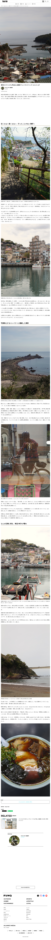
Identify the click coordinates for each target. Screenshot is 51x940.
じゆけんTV (6, 917)
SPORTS (29, 899)
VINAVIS (27, 909)
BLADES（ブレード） (7, 915)
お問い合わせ (18, 930)
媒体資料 (29, 930)
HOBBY (6, 901)
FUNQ (5, 907)
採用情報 (35, 930)
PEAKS (5, 909)
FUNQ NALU (28, 914)
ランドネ (27, 907)
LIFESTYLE (29, 901)
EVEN (5, 912)
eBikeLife (5, 919)
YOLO (5, 927)
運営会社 (24, 930)
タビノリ (5, 920)
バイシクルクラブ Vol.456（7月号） (25, 801)
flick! (27, 915)
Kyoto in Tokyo (28, 919)
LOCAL (28, 903)
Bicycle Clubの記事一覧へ (25, 887)
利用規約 (40, 930)
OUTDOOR (7, 899)
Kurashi (7, 927)
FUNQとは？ (11, 930)
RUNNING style (6, 914)
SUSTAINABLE (8, 903)
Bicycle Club (7, 806)
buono (27, 917)
